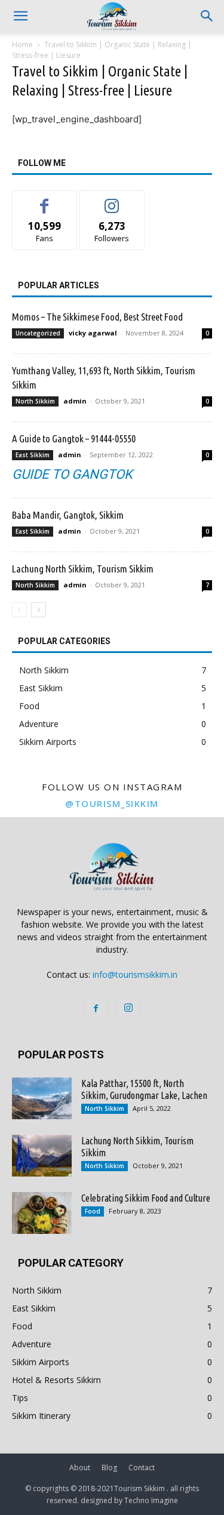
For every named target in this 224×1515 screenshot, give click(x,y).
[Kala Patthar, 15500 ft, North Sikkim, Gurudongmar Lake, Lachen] (42, 1098)
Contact (141, 1467)
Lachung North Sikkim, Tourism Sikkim (83, 568)
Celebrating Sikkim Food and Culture (145, 1198)
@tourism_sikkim (112, 803)
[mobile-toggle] (20, 16)
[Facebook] (96, 1009)
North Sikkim (35, 401)
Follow (112, 199)
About (79, 1467)
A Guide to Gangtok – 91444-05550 (74, 438)
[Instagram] (128, 1008)
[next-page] (38, 609)
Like (44, 199)
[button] (207, 16)
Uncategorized (38, 333)
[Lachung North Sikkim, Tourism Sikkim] (42, 1156)
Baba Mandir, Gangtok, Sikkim (68, 515)
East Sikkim (33, 455)
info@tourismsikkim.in (135, 974)
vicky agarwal (93, 332)
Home (22, 44)
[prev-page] (19, 609)
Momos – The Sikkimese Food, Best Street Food (97, 316)
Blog (109, 1467)
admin (75, 400)
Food (92, 1211)
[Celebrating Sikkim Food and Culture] (42, 1213)
